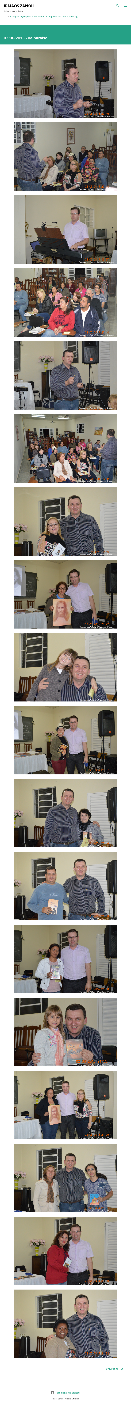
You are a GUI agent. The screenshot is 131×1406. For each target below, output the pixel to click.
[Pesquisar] (117, 6)
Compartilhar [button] (114, 1369)
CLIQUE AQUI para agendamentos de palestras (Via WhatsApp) (44, 16)
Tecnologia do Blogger (67, 1392)
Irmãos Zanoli (19, 5)
